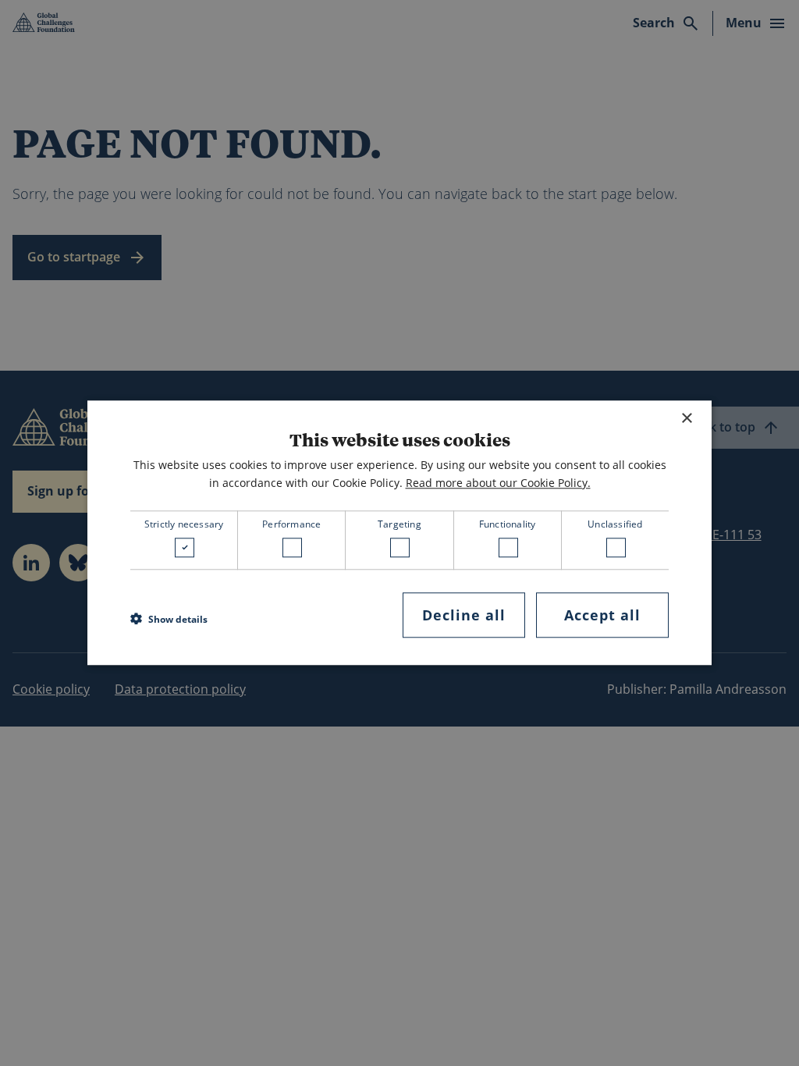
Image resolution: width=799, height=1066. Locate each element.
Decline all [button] (464, 615)
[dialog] (399, 532)
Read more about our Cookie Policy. (498, 482)
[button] (169, 618)
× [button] (686, 419)
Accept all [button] (602, 615)
